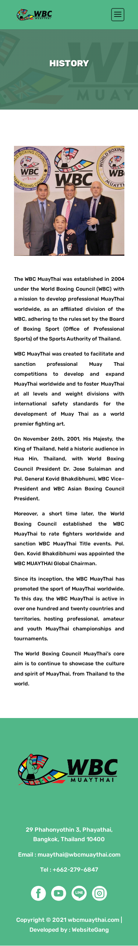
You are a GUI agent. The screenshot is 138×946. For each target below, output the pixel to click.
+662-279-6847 (75, 869)
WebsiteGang (90, 929)
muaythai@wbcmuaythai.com (79, 854)
